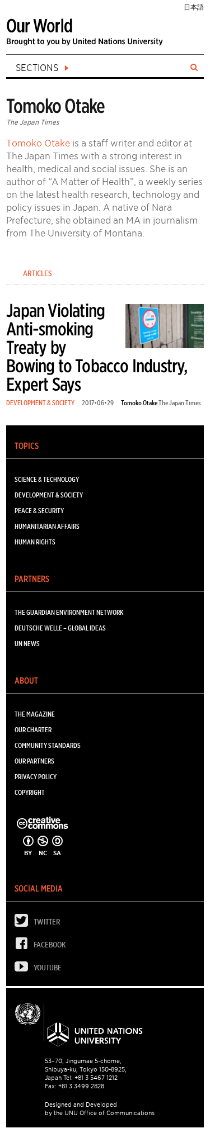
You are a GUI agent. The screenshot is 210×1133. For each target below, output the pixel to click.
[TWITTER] (24, 923)
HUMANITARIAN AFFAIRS (47, 526)
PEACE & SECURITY (39, 510)
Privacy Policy (36, 776)
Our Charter (33, 730)
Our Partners (34, 761)
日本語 (194, 7)
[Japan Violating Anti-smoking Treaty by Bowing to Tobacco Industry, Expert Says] (164, 328)
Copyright (30, 792)
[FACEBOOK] (24, 946)
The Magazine (35, 714)
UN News (27, 643)
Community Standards (48, 745)
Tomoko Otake (38, 143)
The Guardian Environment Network (69, 612)
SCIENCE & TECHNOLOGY (47, 479)
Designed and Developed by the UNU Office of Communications (100, 1109)
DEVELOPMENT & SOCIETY (40, 403)
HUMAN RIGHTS (35, 542)
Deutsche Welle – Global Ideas (60, 628)
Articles (37, 273)
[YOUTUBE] (24, 969)
